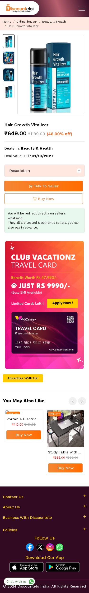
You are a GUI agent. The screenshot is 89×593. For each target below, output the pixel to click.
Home (7, 21)
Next (82, 401)
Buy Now (24, 435)
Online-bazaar (26, 21)
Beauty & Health (54, 21)
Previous (73, 401)
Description (19, 170)
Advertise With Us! (22, 378)
